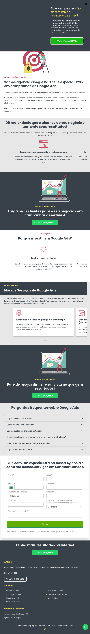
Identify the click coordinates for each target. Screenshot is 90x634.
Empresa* (50, 483)
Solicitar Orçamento (45, 552)
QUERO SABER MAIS (67, 41)
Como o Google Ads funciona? (20, 424)
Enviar (45, 524)
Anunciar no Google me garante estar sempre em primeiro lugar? (36, 437)
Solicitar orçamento (45, 222)
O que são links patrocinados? (20, 418)
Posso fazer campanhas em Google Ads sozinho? (28, 443)
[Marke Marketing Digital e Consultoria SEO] (45, 629)
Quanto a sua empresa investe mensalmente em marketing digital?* (61, 501)
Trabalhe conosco (15, 579)
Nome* (11, 475)
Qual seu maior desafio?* (18, 511)
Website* (50, 492)
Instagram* (12, 500)
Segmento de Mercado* (18, 492)
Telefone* (12, 483)
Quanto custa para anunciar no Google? (24, 430)
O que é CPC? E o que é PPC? (19, 449)
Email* (49, 475)
